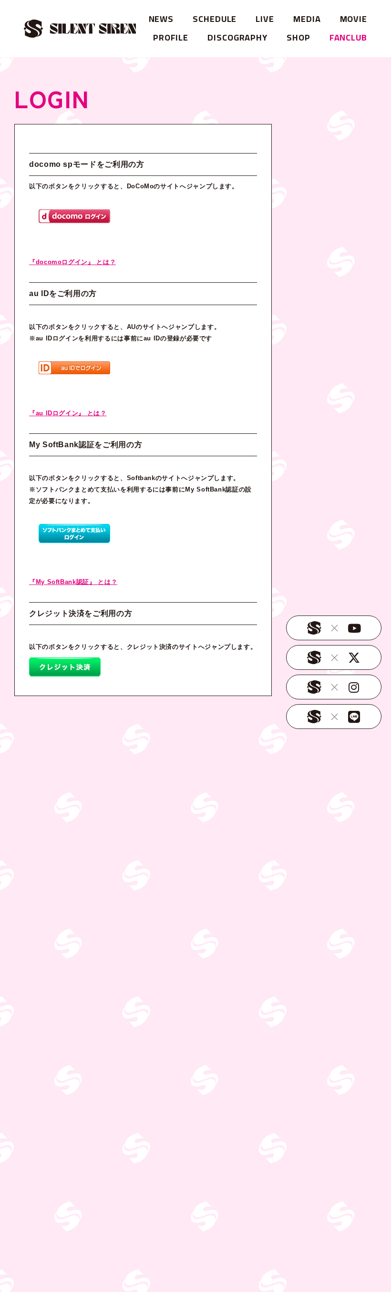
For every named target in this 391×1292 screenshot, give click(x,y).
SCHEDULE (215, 19)
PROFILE (170, 37)
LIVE (265, 19)
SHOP (298, 37)
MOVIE (354, 19)
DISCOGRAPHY (237, 37)
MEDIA (307, 19)
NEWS (161, 19)
